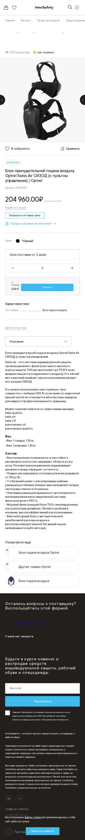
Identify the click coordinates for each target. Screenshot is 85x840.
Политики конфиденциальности (26, 720)
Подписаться (43, 701)
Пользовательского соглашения (55, 720)
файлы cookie (32, 817)
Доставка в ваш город (15, 328)
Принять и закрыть (42, 831)
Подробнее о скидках (15, 208)
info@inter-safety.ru (17, 809)
